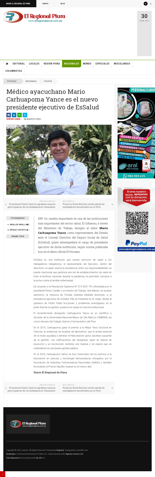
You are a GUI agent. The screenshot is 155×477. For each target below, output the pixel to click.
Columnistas (13, 70)
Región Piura (52, 63)
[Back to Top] (2, 474)
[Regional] (34, 17)
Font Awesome (12, 458)
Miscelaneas (122, 63)
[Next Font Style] (27, 230)
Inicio (7, 63)
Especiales (103, 63)
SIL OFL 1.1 (40, 458)
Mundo (87, 63)
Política (48, 81)
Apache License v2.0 (74, 454)
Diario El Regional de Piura (18, 4)
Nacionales (71, 63)
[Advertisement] (110, 32)
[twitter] (25, 115)
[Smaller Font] (8, 224)
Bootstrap (10, 454)
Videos (45, 4)
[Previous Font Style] (8, 230)
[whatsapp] (19, 115)
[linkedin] (14, 115)
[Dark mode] (151, 4)
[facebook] (8, 115)
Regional (60, 450)
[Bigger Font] (27, 224)
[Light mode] (146, 4)
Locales (34, 63)
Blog (63, 4)
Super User (13, 119)
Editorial (19, 63)
